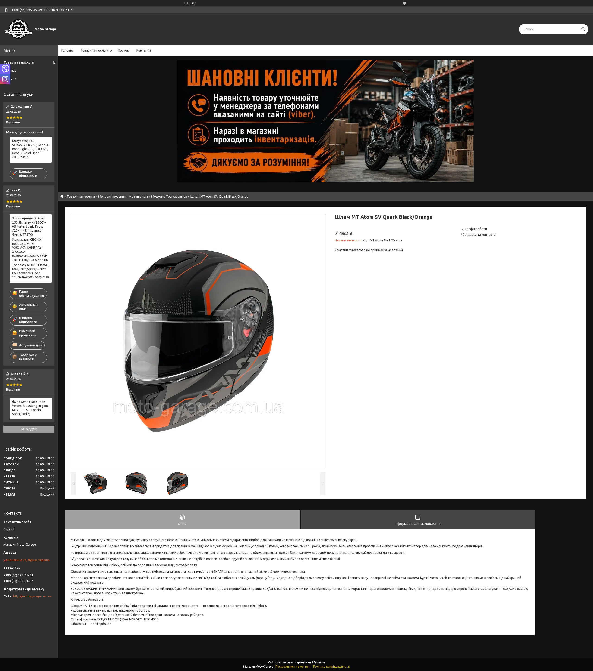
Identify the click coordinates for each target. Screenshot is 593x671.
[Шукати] (583, 29)
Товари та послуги (95, 50)
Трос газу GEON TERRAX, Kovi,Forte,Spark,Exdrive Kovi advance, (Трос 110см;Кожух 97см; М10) (30, 271)
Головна (67, 50)
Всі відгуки (29, 429)
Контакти (143, 50)
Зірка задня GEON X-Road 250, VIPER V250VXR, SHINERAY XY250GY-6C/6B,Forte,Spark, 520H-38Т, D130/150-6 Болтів (30, 250)
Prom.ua (319, 662)
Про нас (123, 50)
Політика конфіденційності (331, 666)
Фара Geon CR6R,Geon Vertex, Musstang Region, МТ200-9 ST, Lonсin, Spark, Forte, (30, 408)
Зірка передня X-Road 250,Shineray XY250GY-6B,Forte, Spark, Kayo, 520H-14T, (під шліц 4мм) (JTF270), (29, 226)
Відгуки (9, 78)
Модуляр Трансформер (169, 196)
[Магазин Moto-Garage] (18, 29)
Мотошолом (138, 196)
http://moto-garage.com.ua (32, 596)
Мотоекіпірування (112, 196)
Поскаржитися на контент (293, 666)
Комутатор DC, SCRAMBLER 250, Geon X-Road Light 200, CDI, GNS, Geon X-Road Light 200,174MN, (30, 149)
